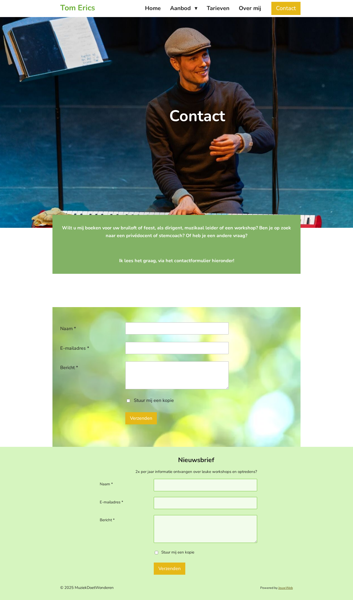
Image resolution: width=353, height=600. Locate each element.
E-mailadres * (74, 348)
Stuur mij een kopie (154, 400)
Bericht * (69, 367)
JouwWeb (285, 588)
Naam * (68, 328)
